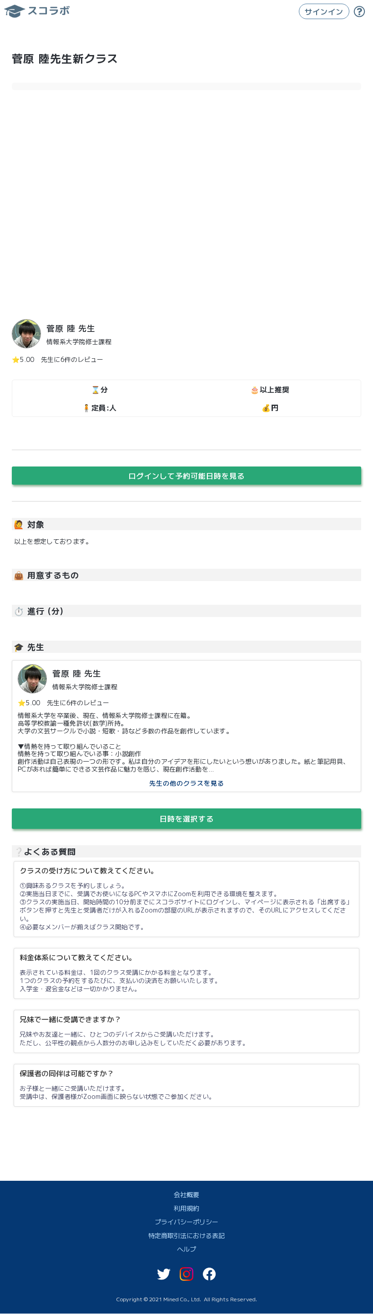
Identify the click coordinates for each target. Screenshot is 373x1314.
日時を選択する (187, 818)
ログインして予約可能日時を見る (187, 475)
